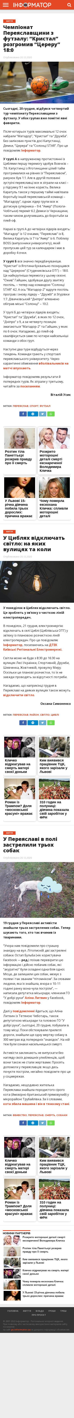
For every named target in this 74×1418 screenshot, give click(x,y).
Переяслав (20, 406)
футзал (45, 406)
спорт (34, 406)
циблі (55, 714)
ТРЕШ (63, 1310)
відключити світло (18, 695)
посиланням (30, 386)
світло (45, 714)
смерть (50, 1115)
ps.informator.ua (21, 1329)
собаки (61, 1115)
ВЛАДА (40, 1310)
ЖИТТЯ (27, 1310)
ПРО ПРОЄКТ (39, 1314)
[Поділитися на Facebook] (23, 413)
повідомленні (24, 1011)
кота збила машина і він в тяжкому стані (36, 1104)
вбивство (20, 1115)
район (34, 714)
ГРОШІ (52, 1310)
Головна (12, 1310)
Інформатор (30, 150)
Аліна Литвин (36, 998)
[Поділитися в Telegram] (33, 413)
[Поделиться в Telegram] (33, 722)
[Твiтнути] (42, 413)
